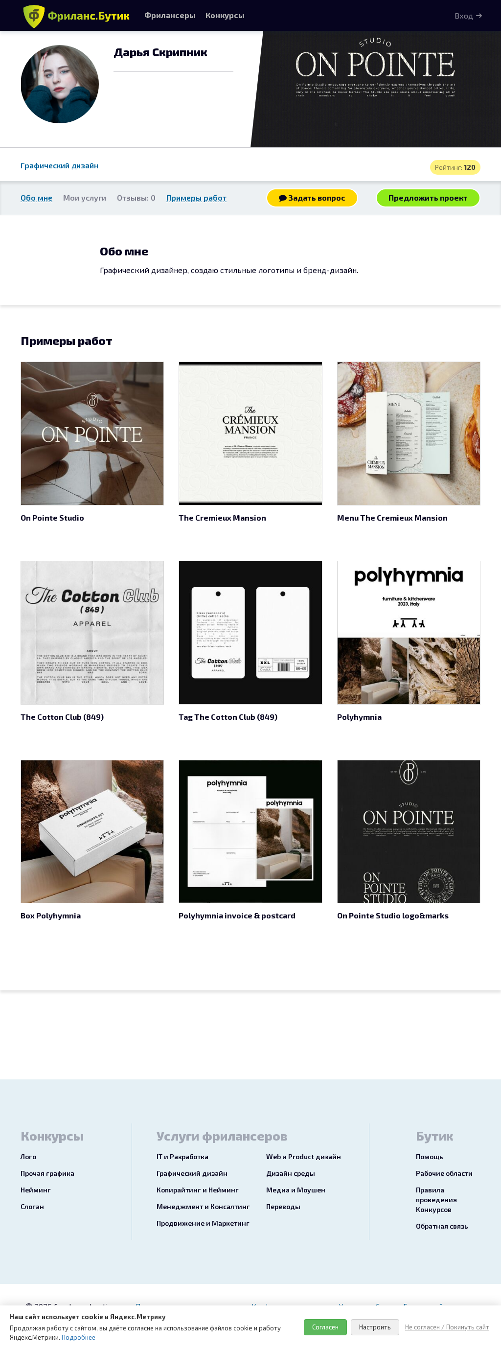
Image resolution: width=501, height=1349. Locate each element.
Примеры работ (196, 197)
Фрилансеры (170, 15)
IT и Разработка (182, 1156)
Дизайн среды (290, 1173)
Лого (28, 1156)
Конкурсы (225, 15)
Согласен (325, 1327)
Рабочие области (444, 1173)
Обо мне (36, 197)
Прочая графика (47, 1173)
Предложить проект (428, 197)
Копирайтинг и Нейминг (198, 1190)
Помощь (429, 1156)
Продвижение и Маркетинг (203, 1223)
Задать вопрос (316, 197)
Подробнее (78, 1337)
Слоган (32, 1206)
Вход (464, 15)
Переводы (283, 1206)
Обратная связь (442, 1226)
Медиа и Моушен (295, 1190)
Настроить (375, 1327)
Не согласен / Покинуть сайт (447, 1327)
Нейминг (36, 1190)
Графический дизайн (59, 165)
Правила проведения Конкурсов (436, 1199)
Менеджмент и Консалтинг (203, 1206)
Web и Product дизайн (303, 1156)
